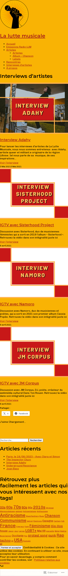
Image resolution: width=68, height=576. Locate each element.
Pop (25, 536)
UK (12, 541)
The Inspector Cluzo (18, 459)
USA (18, 540)
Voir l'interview (9, 162)
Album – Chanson (23, 55)
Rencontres (13, 62)
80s (24, 507)
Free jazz (20, 527)
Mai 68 (41, 530)
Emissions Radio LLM (18, 46)
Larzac (22, 531)
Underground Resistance (21, 465)
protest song (38, 535)
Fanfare (57, 521)
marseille (50, 531)
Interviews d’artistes (19, 65)
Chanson (52, 515)
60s (9, 507)
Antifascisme (42, 511)
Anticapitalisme (29, 511)
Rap (60, 535)
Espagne (48, 520)
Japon (11, 531)
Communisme (13, 520)
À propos (11, 68)
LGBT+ (31, 530)
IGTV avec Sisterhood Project (27, 225)
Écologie (27, 541)
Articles (11, 49)
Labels (17, 58)
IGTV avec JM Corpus (19, 383)
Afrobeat (50, 508)
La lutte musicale (22, 36)
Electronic (37, 521)
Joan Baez (12, 468)
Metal (57, 531)
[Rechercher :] (14, 440)
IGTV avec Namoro (17, 304)
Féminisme (39, 525)
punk (52, 535)
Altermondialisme (7, 511)
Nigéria (63, 531)
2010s (39, 507)
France (8, 525)
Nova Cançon (5, 536)
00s (3, 507)
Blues (41, 516)
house (4, 530)
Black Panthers (32, 516)
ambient (18, 511)
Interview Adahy (15, 140)
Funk (27, 527)
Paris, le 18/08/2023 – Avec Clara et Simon (33, 456)
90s (30, 507)
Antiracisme (12, 515)
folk (62, 521)
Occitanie (18, 535)
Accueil (10, 43)
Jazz (16, 531)
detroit (30, 521)
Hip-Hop (57, 526)
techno (5, 540)
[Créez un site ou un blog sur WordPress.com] (1, 544)
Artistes (18, 52)
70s (17, 507)
